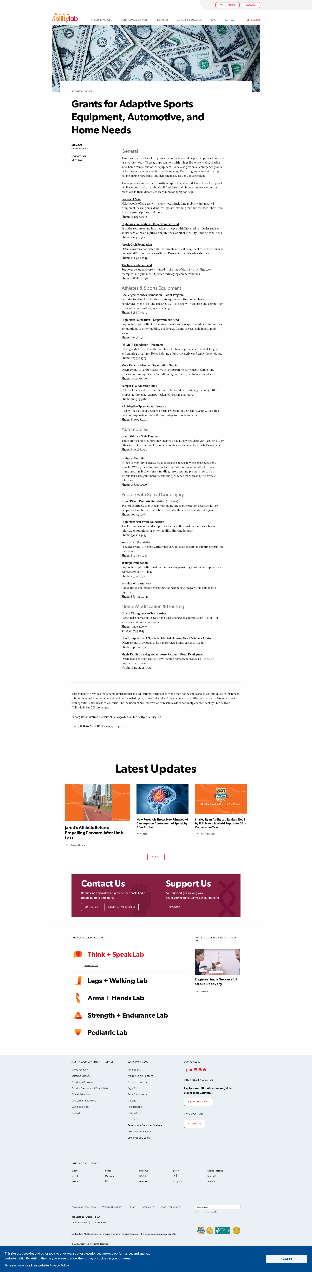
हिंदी (107, 1181)
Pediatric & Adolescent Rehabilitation (90, 1088)
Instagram (200, 1070)
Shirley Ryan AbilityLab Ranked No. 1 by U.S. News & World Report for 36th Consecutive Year (220, 823)
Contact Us (91, 907)
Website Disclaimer (112, 1207)
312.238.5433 (118, 726)
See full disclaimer (97, 707)
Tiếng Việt (211, 1176)
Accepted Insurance (138, 1082)
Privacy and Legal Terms (84, 1207)
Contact (230, 20)
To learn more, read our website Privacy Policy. (37, 1265)
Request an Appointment (121, 907)
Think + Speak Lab (116, 954)
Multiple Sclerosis (80, 1107)
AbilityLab (65, 17)
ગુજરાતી (143, 1176)
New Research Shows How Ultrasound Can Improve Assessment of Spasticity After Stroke (162, 823)
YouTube (191, 1070)
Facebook (186, 1070)
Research (162, 20)
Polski (108, 1171)
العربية (75, 1176)
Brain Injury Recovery (82, 1082)
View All (76, 1113)
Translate (214, 1212)
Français (143, 1181)
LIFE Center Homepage (82, 92)
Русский (109, 1176)
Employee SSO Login (139, 1137)
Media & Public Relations (140, 1076)
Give (213, 20)
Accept (287, 1259)
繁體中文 (143, 1171)
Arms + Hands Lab (116, 998)
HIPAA (132, 1207)
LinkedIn (195, 1070)
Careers (132, 1100)
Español (75, 1171)
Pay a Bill (132, 1088)
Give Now (174, 907)
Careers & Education (189, 20)
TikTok (204, 1070)
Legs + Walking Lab (118, 981)
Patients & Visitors (101, 20)
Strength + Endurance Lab (128, 1015)
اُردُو (175, 1176)
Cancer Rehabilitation (82, 1094)
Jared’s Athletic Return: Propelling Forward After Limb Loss (94, 833)
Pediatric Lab (108, 1032)
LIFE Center (134, 1119)
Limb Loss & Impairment (84, 1100)
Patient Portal (227, 5)
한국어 (176, 1171)
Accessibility (148, 1207)
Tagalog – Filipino (215, 1171)
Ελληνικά (177, 1181)
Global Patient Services (139, 1131)
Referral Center (135, 1107)
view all (156, 857)
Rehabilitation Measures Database (145, 1125)
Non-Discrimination (171, 1207)
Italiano (75, 1181)
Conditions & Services (134, 20)
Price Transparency (137, 1094)
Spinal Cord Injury (81, 1076)
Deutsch (211, 1181)
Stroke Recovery (80, 1069)
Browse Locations (198, 1102)
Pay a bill (251, 5)
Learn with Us (134, 1113)
